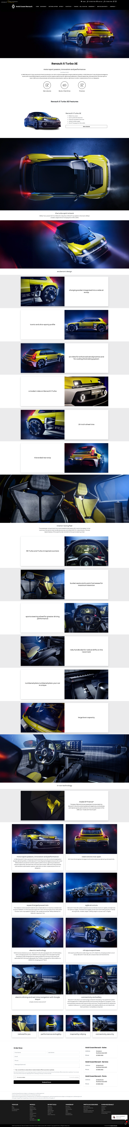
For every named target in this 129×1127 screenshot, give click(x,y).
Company (112, 6)
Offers (61, 6)
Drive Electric (68, 1113)
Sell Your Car (83, 6)
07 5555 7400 (92, 1)
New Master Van (33, 1120)
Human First (68, 1107)
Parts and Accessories (88, 1107)
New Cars (50, 1106)
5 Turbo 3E (32, 1118)
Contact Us (103, 1106)
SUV (13, 1106)
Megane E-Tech (33, 1109)
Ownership (91, 6)
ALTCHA (77, 1077)
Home (37, 6)
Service (100, 1)
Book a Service (87, 1106)
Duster (31, 1111)
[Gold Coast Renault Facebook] (114, 1)
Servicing (68, 1106)
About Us (103, 1109)
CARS (13, 1107)
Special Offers (51, 1110)
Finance (76, 6)
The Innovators (69, 1109)
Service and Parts (102, 6)
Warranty (86, 1109)
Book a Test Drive (51, 1114)
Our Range (43, 6)
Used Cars (50, 1109)
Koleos (31, 1110)
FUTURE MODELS (15, 1109)
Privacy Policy (104, 1113)
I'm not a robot (21, 1077)
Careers (103, 1107)
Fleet (102, 1110)
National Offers (53, 6)
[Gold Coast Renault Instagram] (116, 1)
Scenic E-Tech (33, 1107)
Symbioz (31, 1106)
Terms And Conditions (106, 1111)
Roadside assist (69, 1114)
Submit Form (46, 1082)
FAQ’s (67, 1111)
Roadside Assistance (88, 1111)
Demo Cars (50, 1107)
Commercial (14, 1110)
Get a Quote (86, 126)
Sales (84, 1)
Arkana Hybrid (33, 1113)
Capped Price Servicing (89, 1110)
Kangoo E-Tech (33, 1115)
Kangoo (31, 1114)
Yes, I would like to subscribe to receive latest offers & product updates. (34, 1070)
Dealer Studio (113, 1125)
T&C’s (67, 1110)
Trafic (31, 1117)
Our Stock (68, 6)
